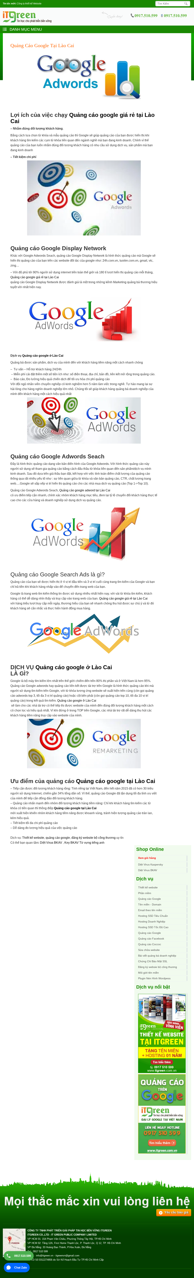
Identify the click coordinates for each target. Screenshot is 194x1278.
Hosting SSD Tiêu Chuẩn (153, 915)
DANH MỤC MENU (25, 29)
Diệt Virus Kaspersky (150, 864)
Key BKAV (71, 842)
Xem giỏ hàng (147, 857)
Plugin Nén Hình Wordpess (154, 978)
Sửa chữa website (149, 949)
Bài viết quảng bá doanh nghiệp (157, 955)
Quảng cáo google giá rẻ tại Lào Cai (34, 277)
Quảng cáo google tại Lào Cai (115, 781)
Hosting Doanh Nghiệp (151, 921)
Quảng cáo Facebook (151, 938)
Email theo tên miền (150, 910)
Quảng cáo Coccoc (149, 944)
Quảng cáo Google (149, 932)
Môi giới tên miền (148, 972)
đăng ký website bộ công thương (93, 837)
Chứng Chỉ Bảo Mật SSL (152, 961)
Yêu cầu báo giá (176, 1212)
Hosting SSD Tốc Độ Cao (153, 927)
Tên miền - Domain (149, 904)
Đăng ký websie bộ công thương (157, 966)
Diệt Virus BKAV (51, 842)
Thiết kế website (33, 837)
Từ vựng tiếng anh (91, 842)
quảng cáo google (58, 837)
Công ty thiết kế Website (29, 3)
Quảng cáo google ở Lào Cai (42, 355)
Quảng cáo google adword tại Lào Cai (84, 490)
